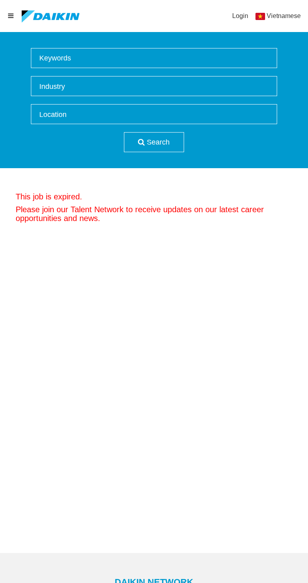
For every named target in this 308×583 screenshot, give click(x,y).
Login (240, 15)
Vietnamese (284, 15)
